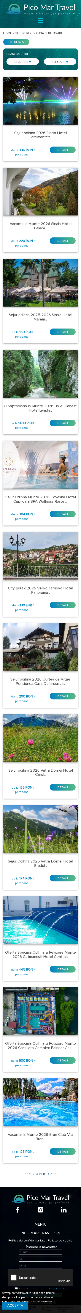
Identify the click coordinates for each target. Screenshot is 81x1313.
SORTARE (59, 61)
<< (26, 1173)
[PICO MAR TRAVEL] (40, 9)
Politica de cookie (60, 1240)
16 (47, 1173)
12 (33, 1173)
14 (40, 1173)
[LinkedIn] (64, 1210)
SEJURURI (21, 61)
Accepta (15, 1305)
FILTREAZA (16, 41)
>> (54, 1173)
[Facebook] (17, 1210)
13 (36, 1173)
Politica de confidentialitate (27, 1240)
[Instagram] (40, 1210)
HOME (7, 33)
